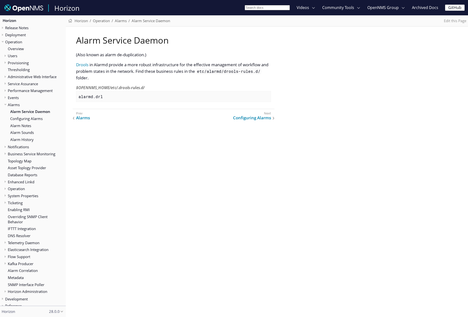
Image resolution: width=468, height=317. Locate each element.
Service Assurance (23, 83)
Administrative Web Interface (32, 76)
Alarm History (22, 139)
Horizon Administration (27, 291)
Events (13, 97)
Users (12, 55)
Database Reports (22, 174)
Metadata (16, 277)
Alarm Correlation (23, 270)
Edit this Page (455, 20)
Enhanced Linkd (21, 182)
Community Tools (338, 7)
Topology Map (19, 161)
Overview (16, 48)
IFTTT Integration (22, 228)
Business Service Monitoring (31, 154)
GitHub (454, 7)
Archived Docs (425, 7)
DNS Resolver (19, 235)
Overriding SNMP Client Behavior (28, 219)
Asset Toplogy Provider (27, 167)
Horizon (66, 8)
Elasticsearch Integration (28, 249)
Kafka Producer (20, 263)
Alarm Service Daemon (30, 111)
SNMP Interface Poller (26, 284)
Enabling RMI (19, 209)
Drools (82, 64)
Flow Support (19, 256)
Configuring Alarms (26, 118)
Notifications (18, 146)
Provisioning (18, 62)
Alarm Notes (20, 125)
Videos (303, 7)
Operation (16, 188)
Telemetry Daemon (23, 242)
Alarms (14, 104)
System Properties (23, 195)
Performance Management (30, 90)
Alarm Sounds (22, 132)
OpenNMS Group (383, 7)
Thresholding (19, 69)
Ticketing (15, 202)
